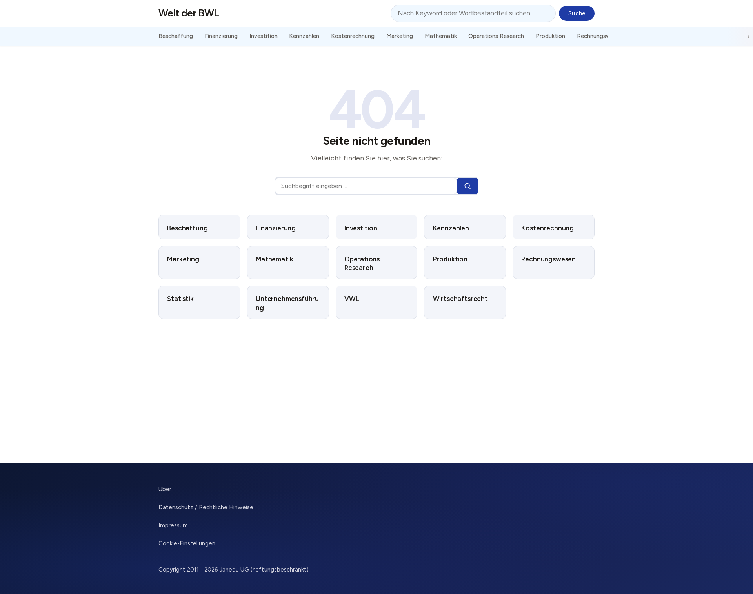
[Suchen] (467, 186)
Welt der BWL (188, 13)
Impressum (173, 525)
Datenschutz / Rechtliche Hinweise (205, 507)
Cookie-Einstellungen (186, 543)
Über (164, 489)
